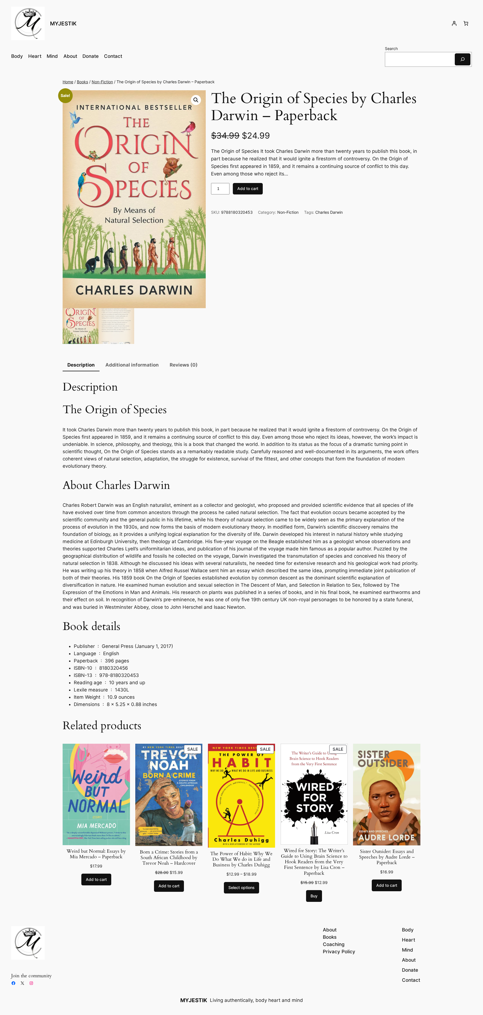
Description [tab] (81, 365)
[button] (196, 100)
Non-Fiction (102, 81)
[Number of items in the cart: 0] (466, 23)
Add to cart (247, 188)
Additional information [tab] (132, 365)
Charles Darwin (329, 212)
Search (391, 48)
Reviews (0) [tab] (184, 365)
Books (82, 81)
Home (68, 81)
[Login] (454, 23)
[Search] (462, 59)
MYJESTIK (63, 23)
